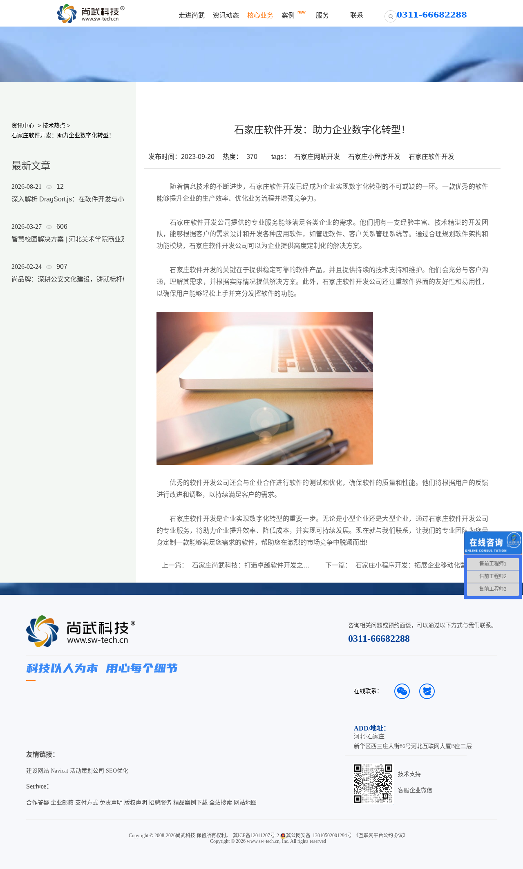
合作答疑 (37, 803)
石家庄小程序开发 (374, 156)
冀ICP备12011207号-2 (256, 835)
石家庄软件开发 (431, 156)
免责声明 (111, 803)
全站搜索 (220, 803)
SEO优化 (117, 771)
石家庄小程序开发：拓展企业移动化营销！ (417, 565)
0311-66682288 (379, 638)
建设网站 (37, 771)
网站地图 (245, 803)
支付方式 (86, 803)
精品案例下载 (190, 803)
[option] (74, 243)
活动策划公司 (87, 771)
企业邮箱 (62, 803)
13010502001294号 (332, 835)
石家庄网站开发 (317, 156)
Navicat (59, 771)
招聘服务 (160, 803)
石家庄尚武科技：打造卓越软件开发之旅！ (253, 565)
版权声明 (135, 803)
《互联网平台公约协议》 (381, 835)
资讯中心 (22, 125)
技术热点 (53, 125)
